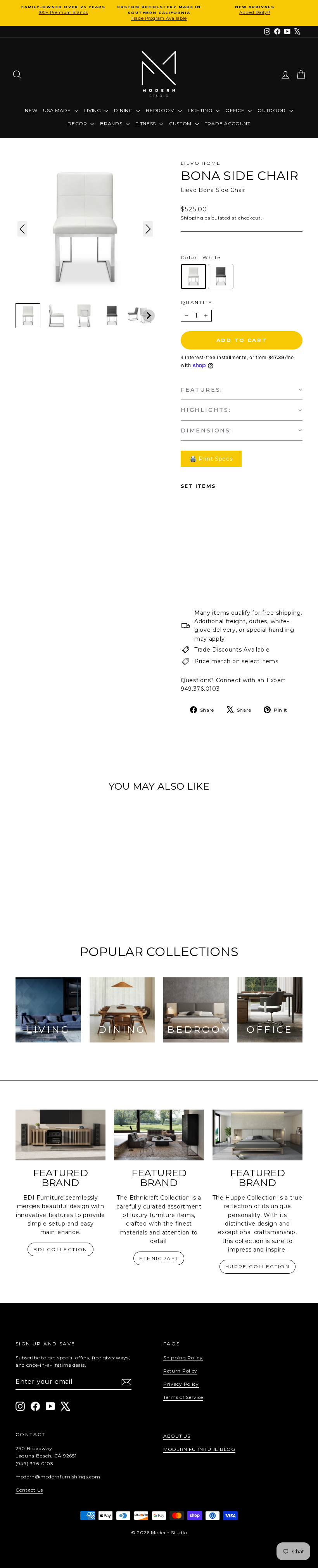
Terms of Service (183, 1397)
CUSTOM (181, 123)
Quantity (196, 302)
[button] (28, 315)
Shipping (192, 218)
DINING (124, 110)
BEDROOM (161, 110)
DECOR (77, 123)
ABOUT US (176, 1436)
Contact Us (29, 1490)
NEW (31, 110)
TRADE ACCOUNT (228, 123)
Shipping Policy (183, 1358)
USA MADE (57, 110)
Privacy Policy (181, 1384)
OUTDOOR (272, 110)
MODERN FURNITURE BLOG (199, 1449)
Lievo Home (201, 163)
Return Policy (180, 1371)
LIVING (93, 110)
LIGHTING (201, 110)
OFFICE (235, 110)
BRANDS (112, 123)
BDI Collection (60, 1249)
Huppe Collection (257, 1266)
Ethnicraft (158, 1258)
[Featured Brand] (60, 1135)
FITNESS (146, 123)
